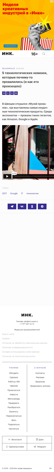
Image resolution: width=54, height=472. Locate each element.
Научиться (14, 429)
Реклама (40, 378)
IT (22, 193)
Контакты (40, 373)
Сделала (14, 378)
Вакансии (40, 382)
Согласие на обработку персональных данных (24, 343)
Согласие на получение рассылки (18, 356)
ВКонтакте (16, 440)
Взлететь (13, 412)
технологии (32, 193)
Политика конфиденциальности (17, 348)
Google (14, 193)
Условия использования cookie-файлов (20, 352)
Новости (14, 395)
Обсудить (13, 373)
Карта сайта (8, 334)
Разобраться (8, 68)
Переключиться (13, 416)
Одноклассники (16, 447)
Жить (13, 420)
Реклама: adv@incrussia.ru (27, 321)
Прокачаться (13, 390)
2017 (4, 193)
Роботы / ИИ (14, 382)
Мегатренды (14, 399)
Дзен (41, 440)
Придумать (13, 403)
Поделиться (13, 425)
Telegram (41, 447)
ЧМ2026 (14, 386)
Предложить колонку (40, 386)
